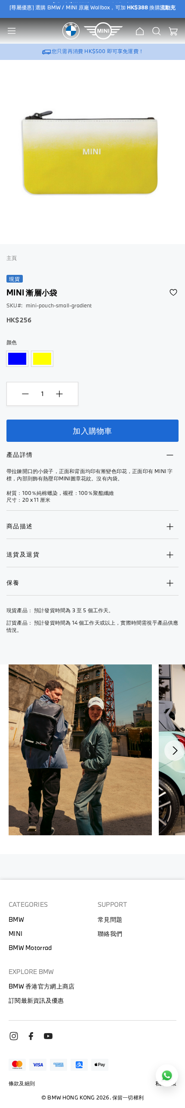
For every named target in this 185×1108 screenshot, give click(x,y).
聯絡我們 (110, 933)
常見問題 (110, 919)
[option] (17, 358)
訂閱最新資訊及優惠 (36, 1000)
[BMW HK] (71, 30)
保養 (13, 582)
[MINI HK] (103, 30)
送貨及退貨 (23, 554)
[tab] (92, 459)
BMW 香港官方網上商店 (41, 986)
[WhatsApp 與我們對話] (167, 1075)
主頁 (11, 257)
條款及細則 (22, 1083)
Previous (15, 750)
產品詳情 (19, 454)
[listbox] (92, 359)
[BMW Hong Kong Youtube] (51, 1039)
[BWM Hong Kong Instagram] (17, 1039)
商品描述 (19, 526)
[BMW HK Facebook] (34, 1039)
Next (174, 750)
